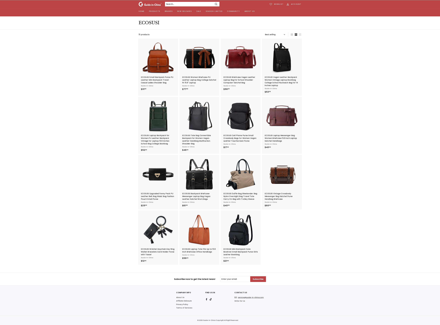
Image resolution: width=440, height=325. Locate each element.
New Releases (184, 11)
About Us (180, 297)
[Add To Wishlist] (177, 45)
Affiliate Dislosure (184, 301)
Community (233, 11)
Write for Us (239, 301)
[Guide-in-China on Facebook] (206, 299)
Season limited (214, 11)
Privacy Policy (182, 304)
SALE (199, 11)
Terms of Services (184, 308)
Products (154, 11)
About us (250, 11)
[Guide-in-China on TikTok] (210, 299)
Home (141, 11)
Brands (169, 11)
